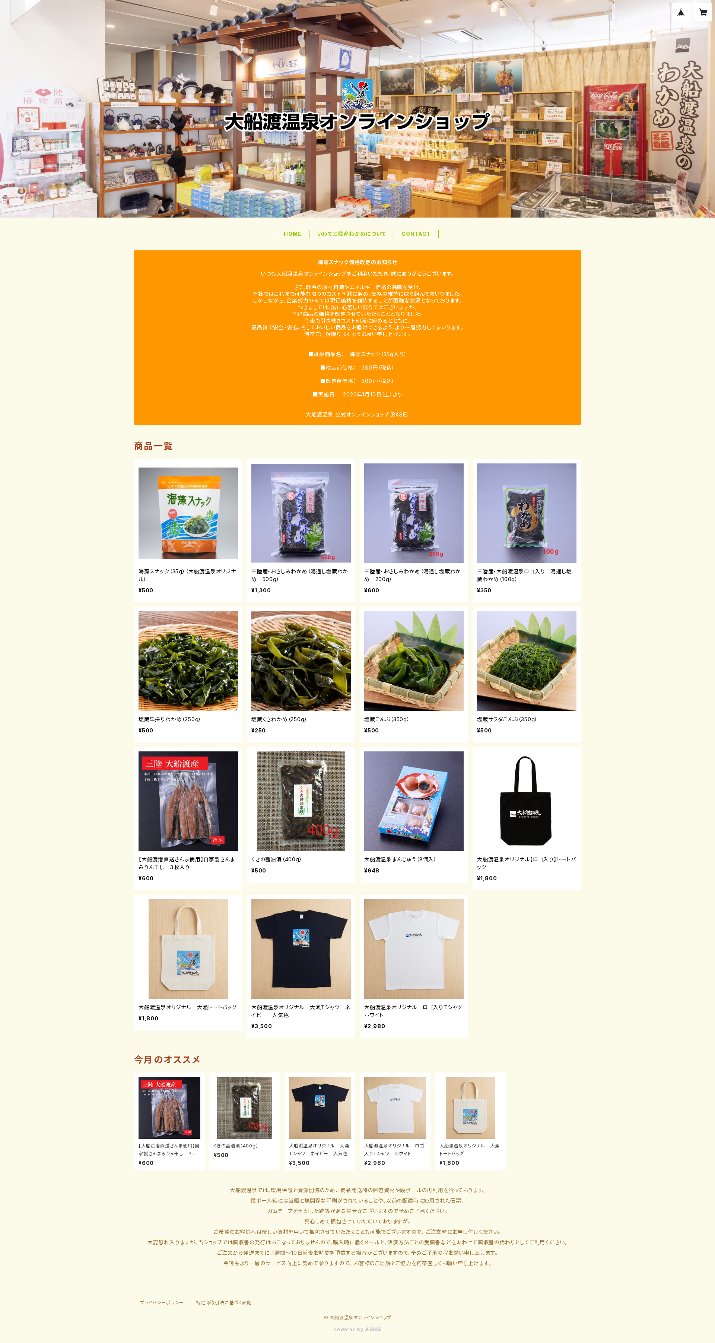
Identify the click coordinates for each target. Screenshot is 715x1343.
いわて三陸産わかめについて (351, 234)
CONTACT (416, 234)
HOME (292, 234)
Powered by (349, 1329)
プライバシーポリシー (162, 1302)
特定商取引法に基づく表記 (224, 1302)
